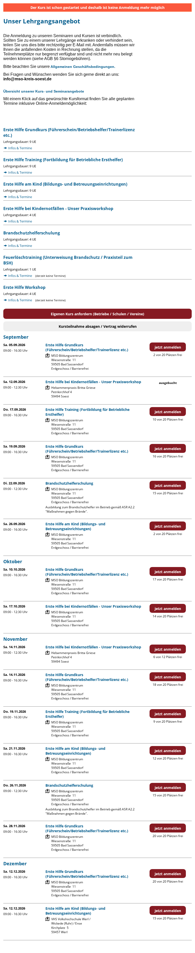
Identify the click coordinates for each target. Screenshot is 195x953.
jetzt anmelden (168, 347)
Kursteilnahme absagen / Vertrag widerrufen (98, 326)
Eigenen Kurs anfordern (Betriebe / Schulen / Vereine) (97, 313)
